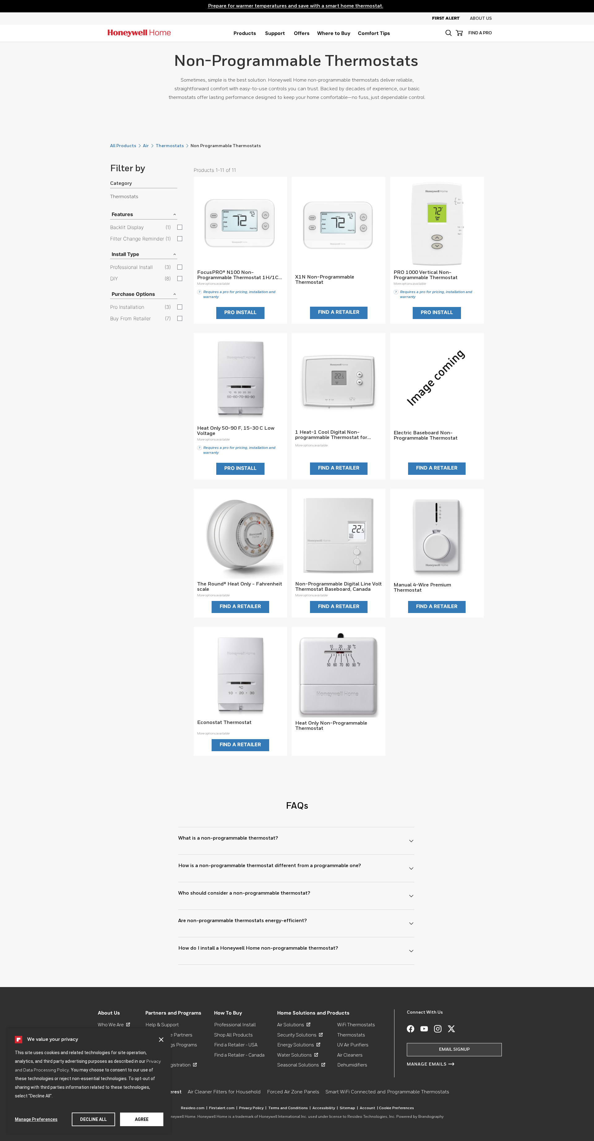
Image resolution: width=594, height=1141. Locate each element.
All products (123, 146)
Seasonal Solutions (301, 1065)
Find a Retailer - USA (235, 1045)
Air (146, 146)
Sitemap (349, 1108)
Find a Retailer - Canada (239, 1055)
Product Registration (171, 1065)
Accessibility (325, 1108)
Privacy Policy (252, 1108)
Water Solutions (297, 1055)
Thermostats (170, 146)
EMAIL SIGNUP (454, 1049)
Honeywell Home (181, 1117)
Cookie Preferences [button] (396, 1108)
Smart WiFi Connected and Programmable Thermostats (387, 1092)
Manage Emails (427, 1064)
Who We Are (114, 1025)
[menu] (245, 33)
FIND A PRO (480, 33)
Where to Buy (334, 33)
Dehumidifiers (352, 1065)
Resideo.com (194, 1108)
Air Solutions (293, 1025)
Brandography (431, 1117)
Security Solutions (300, 1035)
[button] (161, 1039)
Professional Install (235, 1025)
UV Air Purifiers (352, 1045)
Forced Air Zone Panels (293, 1092)
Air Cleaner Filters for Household (224, 1092)
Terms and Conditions (289, 1108)
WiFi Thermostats (356, 1025)
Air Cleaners (350, 1055)
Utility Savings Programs (171, 1045)
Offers (302, 33)
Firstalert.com (223, 1108)
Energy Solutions (298, 1045)
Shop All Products (233, 1035)
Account (369, 1108)
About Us (481, 18)
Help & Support (162, 1025)
